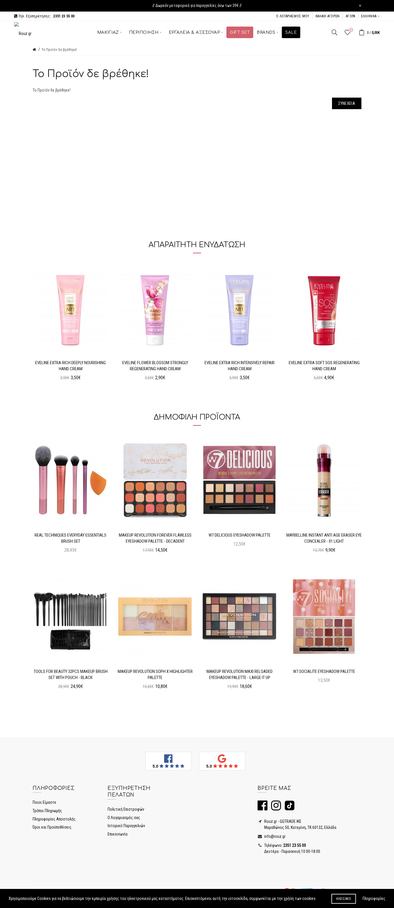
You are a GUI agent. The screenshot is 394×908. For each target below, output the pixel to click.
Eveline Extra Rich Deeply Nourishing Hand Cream (70, 365)
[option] (70, 324)
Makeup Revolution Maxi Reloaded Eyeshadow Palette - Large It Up (240, 674)
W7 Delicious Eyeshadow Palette (240, 535)
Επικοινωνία (117, 834)
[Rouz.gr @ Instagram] (274, 808)
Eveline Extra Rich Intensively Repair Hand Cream (239, 365)
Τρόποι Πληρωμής (47, 810)
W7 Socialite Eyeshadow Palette (324, 671)
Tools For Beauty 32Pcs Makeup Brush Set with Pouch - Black (71, 674)
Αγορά (350, 16)
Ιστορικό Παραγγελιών (126, 825)
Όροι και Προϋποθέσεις (52, 827)
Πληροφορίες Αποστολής (54, 819)
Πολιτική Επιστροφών (126, 809)
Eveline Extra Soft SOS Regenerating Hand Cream (324, 365)
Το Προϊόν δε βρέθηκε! (59, 49)
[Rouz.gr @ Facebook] (262, 808)
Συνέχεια (346, 103)
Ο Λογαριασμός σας (124, 817)
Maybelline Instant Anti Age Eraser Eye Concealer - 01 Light (324, 538)
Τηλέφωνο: (284, 845)
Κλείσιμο (343, 899)
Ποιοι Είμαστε (44, 802)
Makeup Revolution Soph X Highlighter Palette (155, 674)
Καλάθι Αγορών (328, 16)
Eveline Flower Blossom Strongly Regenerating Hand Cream (155, 365)
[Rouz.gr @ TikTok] (288, 808)
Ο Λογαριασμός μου (292, 16)
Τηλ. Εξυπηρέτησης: (45, 16)
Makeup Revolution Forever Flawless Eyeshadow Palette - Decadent (155, 538)
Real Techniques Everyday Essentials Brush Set (70, 538)
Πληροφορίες (374, 898)
